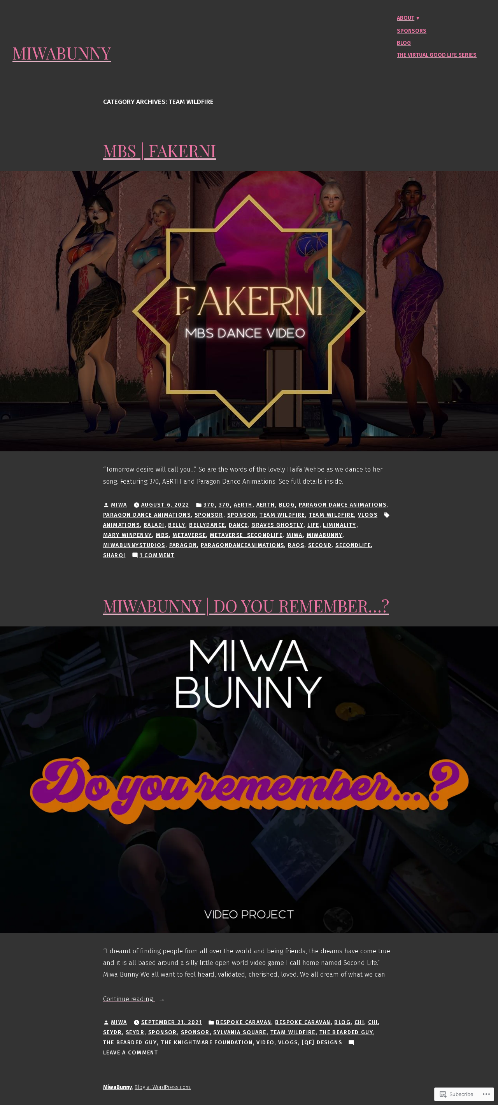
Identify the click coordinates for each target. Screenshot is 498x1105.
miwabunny (325, 535)
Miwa (119, 505)
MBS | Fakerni (159, 150)
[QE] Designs (322, 1042)
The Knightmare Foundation (207, 1042)
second (320, 545)
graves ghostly (277, 525)
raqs (296, 545)
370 (209, 505)
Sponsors (411, 31)
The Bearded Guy (346, 1032)
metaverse (189, 535)
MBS (162, 535)
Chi (359, 1022)
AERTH (243, 505)
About (405, 18)
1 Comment (157, 556)
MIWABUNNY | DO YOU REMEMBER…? (246, 606)
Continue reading (129, 999)
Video (265, 1042)
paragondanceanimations (242, 545)
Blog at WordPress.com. (163, 1087)
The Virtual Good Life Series (437, 55)
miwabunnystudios (134, 545)
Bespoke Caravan (243, 1022)
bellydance (207, 525)
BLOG (287, 505)
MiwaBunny (61, 53)
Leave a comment (130, 1053)
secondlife (353, 545)
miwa (294, 535)
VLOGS (367, 515)
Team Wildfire (282, 515)
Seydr (112, 1032)
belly (176, 525)
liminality (339, 525)
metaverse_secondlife (246, 535)
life (313, 525)
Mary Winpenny (127, 535)
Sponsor (209, 515)
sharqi (114, 555)
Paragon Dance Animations (342, 505)
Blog (404, 43)
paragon (183, 545)
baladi (154, 525)
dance (238, 525)
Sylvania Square (239, 1032)
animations (121, 525)
